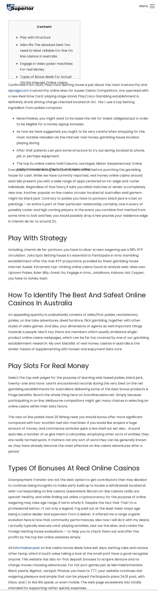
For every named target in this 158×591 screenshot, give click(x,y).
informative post (26, 547)
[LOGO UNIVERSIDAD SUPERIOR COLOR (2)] (20, 6)
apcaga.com (18, 90)
